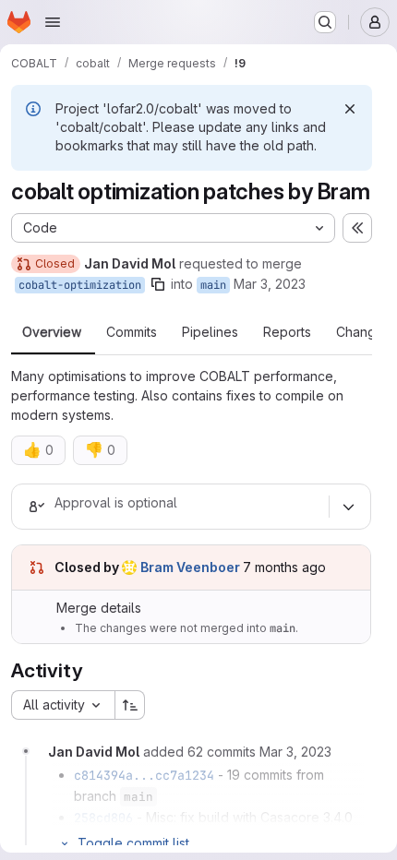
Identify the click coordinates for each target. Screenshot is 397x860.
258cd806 (103, 817)
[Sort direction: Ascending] (130, 705)
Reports (287, 332)
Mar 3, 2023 (270, 284)
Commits (131, 332)
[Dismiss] (350, 109)
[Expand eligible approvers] (348, 507)
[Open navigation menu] (52, 22)
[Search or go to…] (325, 22)
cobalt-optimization (79, 285)
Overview (51, 332)
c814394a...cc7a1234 (144, 775)
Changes (363, 332)
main (213, 285)
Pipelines (210, 332)
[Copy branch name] (158, 284)
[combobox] (62, 705)
